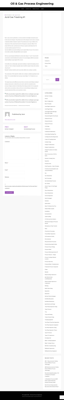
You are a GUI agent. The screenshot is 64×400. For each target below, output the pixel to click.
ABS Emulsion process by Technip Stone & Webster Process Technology (51, 368)
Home (22, 8)
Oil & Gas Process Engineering (32, 3)
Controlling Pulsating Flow (50, 134)
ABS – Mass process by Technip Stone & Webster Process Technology (51, 363)
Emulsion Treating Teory (50, 158)
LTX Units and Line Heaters (50, 219)
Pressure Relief (48, 249)
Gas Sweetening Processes (50, 180)
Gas (45, 173)
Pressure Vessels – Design (50, 254)
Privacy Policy (36, 8)
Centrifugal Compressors (50, 106)
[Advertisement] (22, 28)
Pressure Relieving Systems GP (51, 252)
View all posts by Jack (10, 119)
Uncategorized (48, 337)
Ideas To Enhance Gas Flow (50, 206)
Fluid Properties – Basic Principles (52, 166)
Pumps (46, 269)
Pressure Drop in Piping (50, 246)
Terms (42, 8)
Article (46, 98)
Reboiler (46, 272)
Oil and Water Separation (50, 233)
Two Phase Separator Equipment (51, 324)
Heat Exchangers (48, 198)
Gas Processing (48, 178)
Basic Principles (48, 103)
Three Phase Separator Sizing (51, 306)
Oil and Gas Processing (49, 231)
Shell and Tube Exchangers (50, 296)
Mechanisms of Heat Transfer (51, 226)
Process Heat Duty (49, 261)
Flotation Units (48, 163)
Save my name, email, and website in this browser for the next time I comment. (21, 187)
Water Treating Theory (49, 343)
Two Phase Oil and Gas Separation (52, 322)
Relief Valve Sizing (48, 288)
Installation (47, 211)
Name (6, 162)
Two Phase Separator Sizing (50, 327)
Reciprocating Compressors (50, 274)
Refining (46, 285)
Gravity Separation (49, 195)
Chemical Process (48, 118)
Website (7, 177)
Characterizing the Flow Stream (51, 115)
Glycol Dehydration (49, 190)
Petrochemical (48, 239)
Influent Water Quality (49, 208)
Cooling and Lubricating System (51, 136)
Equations (47, 161)
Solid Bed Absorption (49, 298)
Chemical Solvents (48, 121)
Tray (46, 311)
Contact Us (28, 8)
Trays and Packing (48, 314)
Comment (7, 141)
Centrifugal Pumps (49, 109)
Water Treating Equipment (50, 340)
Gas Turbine (47, 183)
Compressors (47, 128)
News (46, 228)
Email (6, 170)
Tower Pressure (48, 309)
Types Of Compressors (49, 335)
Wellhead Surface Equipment (51, 351)
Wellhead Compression (49, 348)
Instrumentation (48, 213)
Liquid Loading (48, 216)
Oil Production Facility (49, 236)
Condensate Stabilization (50, 131)
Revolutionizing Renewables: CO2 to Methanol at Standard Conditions (52, 374)
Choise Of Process (49, 123)
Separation (47, 291)
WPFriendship (31, 396)
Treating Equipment (49, 319)
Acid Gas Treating (13, 105)
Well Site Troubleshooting (50, 345)
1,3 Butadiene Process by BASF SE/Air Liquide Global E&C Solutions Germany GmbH (51, 380)
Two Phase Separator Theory (51, 330)
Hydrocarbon (47, 203)
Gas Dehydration (48, 175)
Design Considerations (49, 144)
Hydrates (47, 200)
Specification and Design (50, 304)
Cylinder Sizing (48, 142)
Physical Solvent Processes (50, 241)
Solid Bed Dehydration (49, 301)
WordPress (40, 396)
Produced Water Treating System (52, 264)
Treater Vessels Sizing (49, 317)
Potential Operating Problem (51, 244)
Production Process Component (51, 266)
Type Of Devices (48, 332)
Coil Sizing (47, 126)
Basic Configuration (49, 101)
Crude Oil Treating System (50, 139)
